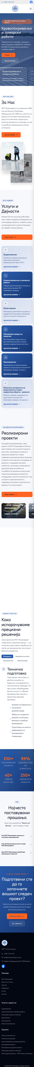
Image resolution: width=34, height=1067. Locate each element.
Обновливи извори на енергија (11, 1015)
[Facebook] (31, 2)
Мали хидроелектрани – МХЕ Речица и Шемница (17, 1053)
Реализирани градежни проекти (12, 1047)
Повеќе (7, 58)
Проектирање (6, 1018)
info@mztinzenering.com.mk (12, 957)
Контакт (4, 994)
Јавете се (18, 923)
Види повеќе (9, 494)
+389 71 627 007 (8, 2)
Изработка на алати (22, 656)
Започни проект (16, 916)
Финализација (22, 661)
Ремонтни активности (8, 1024)
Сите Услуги (24, 58)
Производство (8, 661)
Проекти (4, 985)
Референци (5, 988)
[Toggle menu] (30, 9)
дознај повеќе (10, 135)
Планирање (7, 656)
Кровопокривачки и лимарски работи (13, 1012)
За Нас (4, 991)
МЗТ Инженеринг (7, 979)
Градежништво (6, 1009)
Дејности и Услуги (7, 982)
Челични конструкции (8, 1038)
